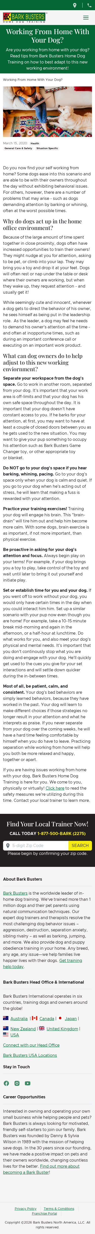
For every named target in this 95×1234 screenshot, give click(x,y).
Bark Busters (15, 893)
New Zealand (23, 1029)
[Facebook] (6, 1083)
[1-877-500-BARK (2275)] (89, 5)
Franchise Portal (44, 1213)
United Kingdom (62, 1029)
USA (14, 1035)
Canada (47, 1019)
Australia (19, 1019)
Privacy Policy (25, 1209)
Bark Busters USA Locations (30, 1055)
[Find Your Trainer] (75, 5)
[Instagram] (17, 1083)
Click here (55, 788)
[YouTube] (27, 1083)
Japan (71, 1019)
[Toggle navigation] (86, 17)
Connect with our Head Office (31, 1045)
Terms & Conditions (59, 1209)
